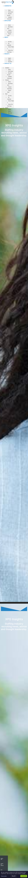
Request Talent (9, 34)
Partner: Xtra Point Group (10, 51)
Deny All (13, 876)
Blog (1, 869)
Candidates (7, 6)
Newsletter (10, 61)
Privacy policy (4, 876)
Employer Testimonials (9, 31)
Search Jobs (2, 859)
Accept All (23, 876)
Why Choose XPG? (10, 27)
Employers (7, 21)
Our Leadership (9, 44)
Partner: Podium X (10, 47)
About (6, 37)
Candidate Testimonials (9, 18)
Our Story (10, 41)
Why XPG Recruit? (9, 14)
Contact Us (7, 63)
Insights (6, 54)
